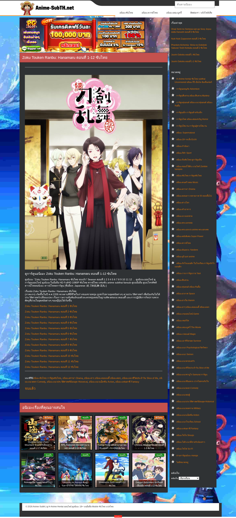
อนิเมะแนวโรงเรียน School (188, 422)
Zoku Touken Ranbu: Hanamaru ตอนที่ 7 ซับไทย (51, 339)
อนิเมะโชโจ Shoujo (185, 435)
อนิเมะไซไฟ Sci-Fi (184, 449)
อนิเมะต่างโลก (182, 202)
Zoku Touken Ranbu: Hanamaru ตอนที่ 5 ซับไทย (51, 328)
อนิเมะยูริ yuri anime (185, 256)
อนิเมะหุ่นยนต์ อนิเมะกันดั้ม (188, 287)
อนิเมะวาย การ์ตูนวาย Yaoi (188, 273)
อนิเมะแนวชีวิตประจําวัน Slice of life (192, 368)
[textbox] (195, 4)
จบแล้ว (30, 388)
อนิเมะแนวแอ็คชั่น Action (187, 415)
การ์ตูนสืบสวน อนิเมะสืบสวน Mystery (192, 95)
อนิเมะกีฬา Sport (183, 153)
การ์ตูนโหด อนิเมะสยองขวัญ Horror (192, 119)
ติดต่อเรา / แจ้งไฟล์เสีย (201, 12)
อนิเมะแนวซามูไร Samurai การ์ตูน (191, 374)
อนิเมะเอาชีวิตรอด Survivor (188, 341)
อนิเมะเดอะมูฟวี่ (174, 12)
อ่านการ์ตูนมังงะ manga (187, 455)
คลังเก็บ (174, 478)
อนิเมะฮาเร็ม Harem (185, 300)
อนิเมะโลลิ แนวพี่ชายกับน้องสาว (190, 442)
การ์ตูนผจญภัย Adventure (188, 89)
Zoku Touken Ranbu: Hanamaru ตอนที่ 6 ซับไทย (51, 333)
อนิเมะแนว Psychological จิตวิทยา (192, 347)
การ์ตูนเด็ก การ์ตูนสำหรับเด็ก (189, 112)
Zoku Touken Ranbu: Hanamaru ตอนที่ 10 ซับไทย (51, 356)
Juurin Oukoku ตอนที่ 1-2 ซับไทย (186, 61)
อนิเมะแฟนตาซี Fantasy (187, 428)
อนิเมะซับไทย (126, 12)
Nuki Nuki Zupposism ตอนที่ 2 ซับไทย (188, 39)
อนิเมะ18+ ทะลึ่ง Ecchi (186, 139)
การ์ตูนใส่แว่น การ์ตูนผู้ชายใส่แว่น (191, 126)
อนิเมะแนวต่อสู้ (183, 395)
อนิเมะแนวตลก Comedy (187, 388)
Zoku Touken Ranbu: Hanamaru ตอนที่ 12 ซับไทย (51, 367)
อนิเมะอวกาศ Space (185, 293)
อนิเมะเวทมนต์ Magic (186, 334)
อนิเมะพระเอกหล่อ (184, 223)
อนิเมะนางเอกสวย (184, 216)
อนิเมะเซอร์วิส (182, 320)
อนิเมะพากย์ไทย (150, 12)
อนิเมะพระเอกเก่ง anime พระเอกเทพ (192, 229)
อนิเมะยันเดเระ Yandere (187, 250)
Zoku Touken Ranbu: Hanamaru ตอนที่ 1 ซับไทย (51, 306)
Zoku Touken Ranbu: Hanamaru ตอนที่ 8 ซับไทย (51, 344)
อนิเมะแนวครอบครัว (185, 361)
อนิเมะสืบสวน (182, 280)
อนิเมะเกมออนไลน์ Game (187, 314)
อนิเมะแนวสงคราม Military (188, 408)
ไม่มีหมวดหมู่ (182, 462)
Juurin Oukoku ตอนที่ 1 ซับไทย (185, 54)
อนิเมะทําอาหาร (183, 209)
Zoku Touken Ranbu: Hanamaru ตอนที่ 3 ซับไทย (51, 317)
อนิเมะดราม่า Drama (185, 189)
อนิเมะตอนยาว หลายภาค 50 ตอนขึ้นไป (194, 196)
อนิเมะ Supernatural (185, 132)
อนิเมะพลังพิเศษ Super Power (189, 236)
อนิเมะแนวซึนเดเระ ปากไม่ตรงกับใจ (192, 381)
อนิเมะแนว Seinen (184, 354)
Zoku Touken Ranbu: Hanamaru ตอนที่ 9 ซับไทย (51, 350)
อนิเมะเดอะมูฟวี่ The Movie (188, 327)
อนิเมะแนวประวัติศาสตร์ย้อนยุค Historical (195, 401)
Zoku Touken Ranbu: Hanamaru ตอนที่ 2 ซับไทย (51, 311)
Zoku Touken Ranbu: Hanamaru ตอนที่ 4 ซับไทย (51, 322)
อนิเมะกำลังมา (182, 146)
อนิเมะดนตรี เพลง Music (187, 182)
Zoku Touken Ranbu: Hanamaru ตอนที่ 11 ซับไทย (51, 361)
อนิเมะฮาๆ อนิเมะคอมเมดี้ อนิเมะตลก (192, 307)
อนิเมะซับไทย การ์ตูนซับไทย (189, 175)
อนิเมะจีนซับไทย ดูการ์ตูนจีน (189, 159)
